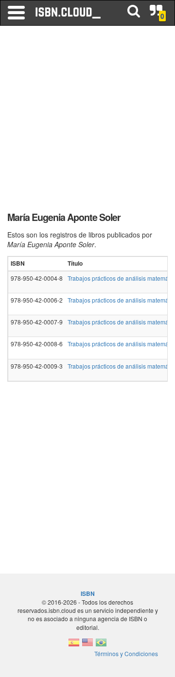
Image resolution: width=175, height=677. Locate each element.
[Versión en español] (74, 645)
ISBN (88, 593)
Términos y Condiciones (126, 653)
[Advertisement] (87, 121)
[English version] (87, 645)
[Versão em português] (101, 645)
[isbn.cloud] (69, 12)
